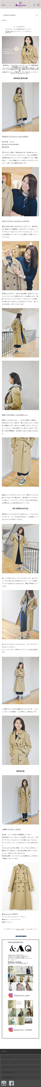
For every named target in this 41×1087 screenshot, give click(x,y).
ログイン (4, 1051)
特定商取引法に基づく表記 (8, 1072)
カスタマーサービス (7, 1056)
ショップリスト (6, 1067)
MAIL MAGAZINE (7, 1077)
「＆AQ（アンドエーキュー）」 (14, 955)
